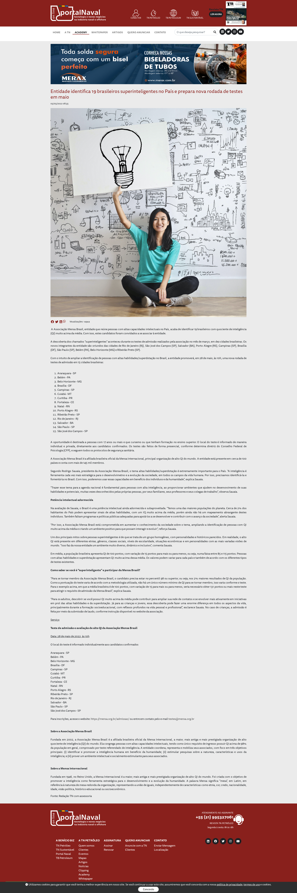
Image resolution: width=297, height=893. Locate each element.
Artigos (117, 32)
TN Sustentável (65, 849)
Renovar (109, 849)
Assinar (108, 845)
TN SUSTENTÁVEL (195, 17)
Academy (81, 32)
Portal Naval (63, 854)
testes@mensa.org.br (181, 719)
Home (56, 32)
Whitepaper (99, 32)
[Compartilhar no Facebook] (52, 322)
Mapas (82, 858)
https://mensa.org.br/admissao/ (110, 719)
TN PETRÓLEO (153, 17)
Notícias (84, 866)
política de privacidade (230, 884)
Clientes (83, 849)
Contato (160, 32)
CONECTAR (136, 17)
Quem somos (86, 845)
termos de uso (252, 884)
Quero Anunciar (138, 32)
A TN (67, 32)
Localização (161, 849)
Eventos (83, 854)
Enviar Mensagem (164, 845)
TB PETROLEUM (173, 17)
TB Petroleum (64, 858)
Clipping (84, 870)
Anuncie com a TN (136, 845)
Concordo (148, 889)
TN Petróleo (63, 845)
